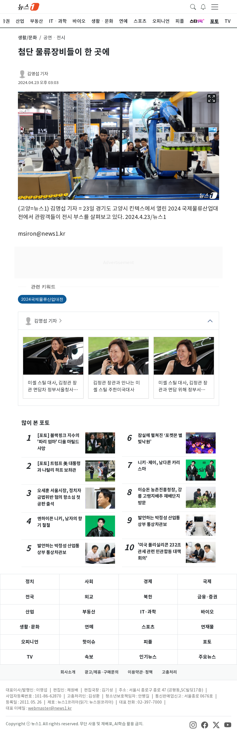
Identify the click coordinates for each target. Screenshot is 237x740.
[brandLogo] (28, 6)
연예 (89, 627)
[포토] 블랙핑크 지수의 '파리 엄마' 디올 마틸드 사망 (58, 442)
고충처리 (169, 672)
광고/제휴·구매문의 (101, 672)
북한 (148, 597)
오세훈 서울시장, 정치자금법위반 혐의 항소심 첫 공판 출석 (59, 497)
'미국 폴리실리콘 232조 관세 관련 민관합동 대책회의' (159, 551)
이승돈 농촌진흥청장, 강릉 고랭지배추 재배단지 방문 (160, 496)
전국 (29, 597)
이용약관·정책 (140, 672)
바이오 (207, 612)
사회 (89, 582)
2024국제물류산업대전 (42, 299)
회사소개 (67, 672)
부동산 (88, 612)
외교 (89, 597)
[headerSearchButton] (193, 6)
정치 (29, 582)
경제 (148, 582)
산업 (29, 612)
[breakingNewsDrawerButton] (203, 6)
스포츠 (148, 627)
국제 (207, 582)
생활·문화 (30, 627)
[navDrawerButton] (214, 6)
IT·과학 (148, 612)
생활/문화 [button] (27, 37)
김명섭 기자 (37, 74)
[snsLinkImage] (193, 724)
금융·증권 (207, 597)
